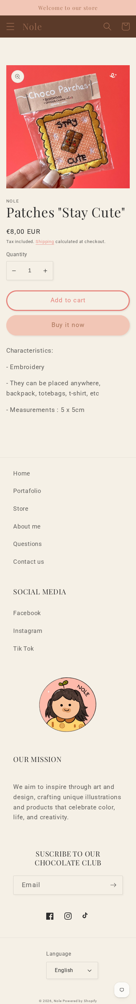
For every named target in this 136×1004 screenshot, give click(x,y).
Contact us (28, 561)
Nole (58, 1001)
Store (21, 508)
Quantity (16, 254)
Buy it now (68, 325)
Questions (27, 544)
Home (21, 473)
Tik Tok (23, 648)
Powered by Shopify (80, 1001)
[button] (10, 26)
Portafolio (27, 491)
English (64, 970)
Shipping (45, 241)
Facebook (27, 613)
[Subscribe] (113, 885)
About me (27, 526)
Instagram (28, 631)
